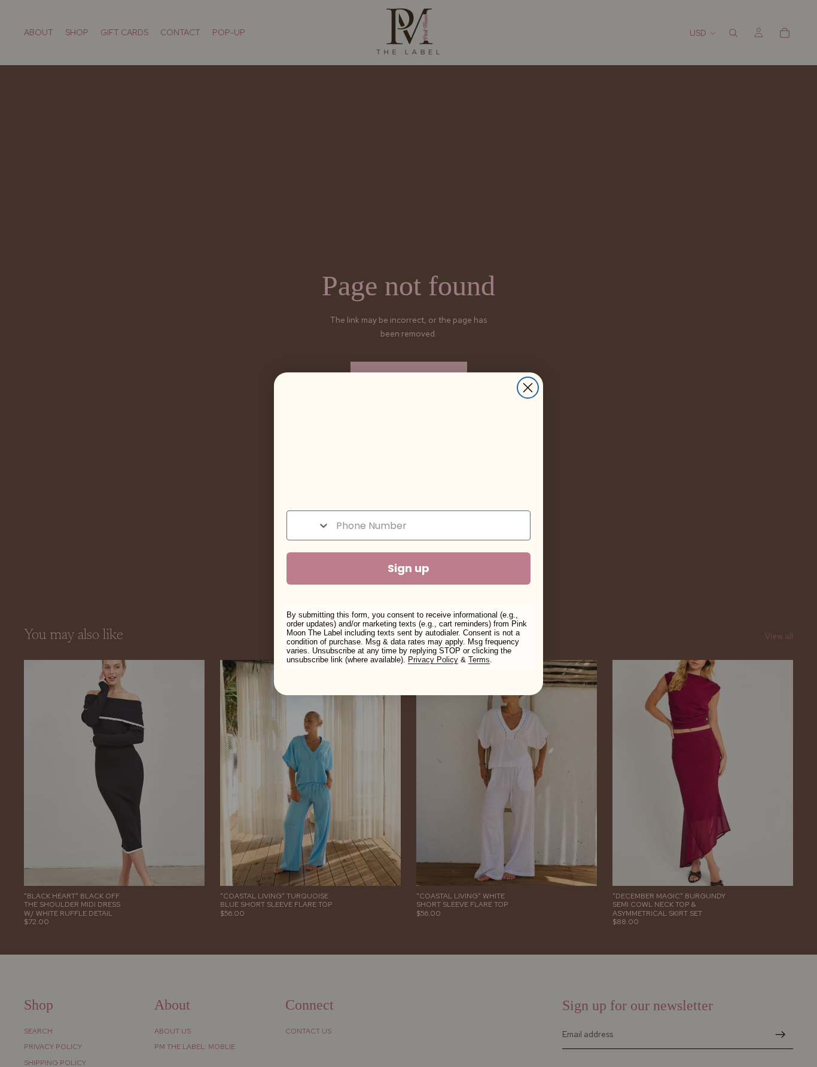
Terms (479, 659)
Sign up (408, 568)
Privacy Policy (433, 659)
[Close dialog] (527, 387)
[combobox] (308, 525)
